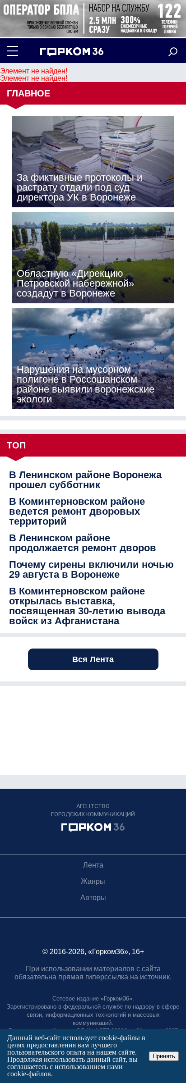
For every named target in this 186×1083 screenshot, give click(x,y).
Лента (93, 865)
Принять (164, 1056)
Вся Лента (93, 659)
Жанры (93, 881)
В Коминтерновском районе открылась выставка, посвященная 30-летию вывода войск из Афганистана (87, 606)
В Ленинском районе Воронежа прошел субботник (85, 480)
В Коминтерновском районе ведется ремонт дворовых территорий (77, 511)
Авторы (93, 897)
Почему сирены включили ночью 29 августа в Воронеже (91, 570)
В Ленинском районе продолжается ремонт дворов (82, 543)
